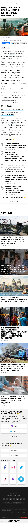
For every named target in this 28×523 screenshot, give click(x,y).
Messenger (15, 436)
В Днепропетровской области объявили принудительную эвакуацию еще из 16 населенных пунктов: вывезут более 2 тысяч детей (14, 333)
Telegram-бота (13, 130)
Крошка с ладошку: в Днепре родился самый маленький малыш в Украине (12, 111)
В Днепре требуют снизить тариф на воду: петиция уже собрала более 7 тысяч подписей (13, 400)
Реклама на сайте (14, 493)
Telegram (12, 123)
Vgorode (12, 54)
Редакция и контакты (14, 491)
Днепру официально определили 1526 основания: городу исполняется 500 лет (15, 145)
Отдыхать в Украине (6, 3)
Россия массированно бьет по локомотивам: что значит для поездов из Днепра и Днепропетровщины (13, 367)
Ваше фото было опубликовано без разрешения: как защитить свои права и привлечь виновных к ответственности (15, 156)
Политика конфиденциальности (14, 495)
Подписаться (15, 455)
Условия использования (14, 488)
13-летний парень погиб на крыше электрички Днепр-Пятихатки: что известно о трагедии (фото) (13, 240)
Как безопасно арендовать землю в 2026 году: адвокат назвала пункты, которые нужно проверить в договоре (14, 268)
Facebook (11, 125)
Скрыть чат (14, 202)
